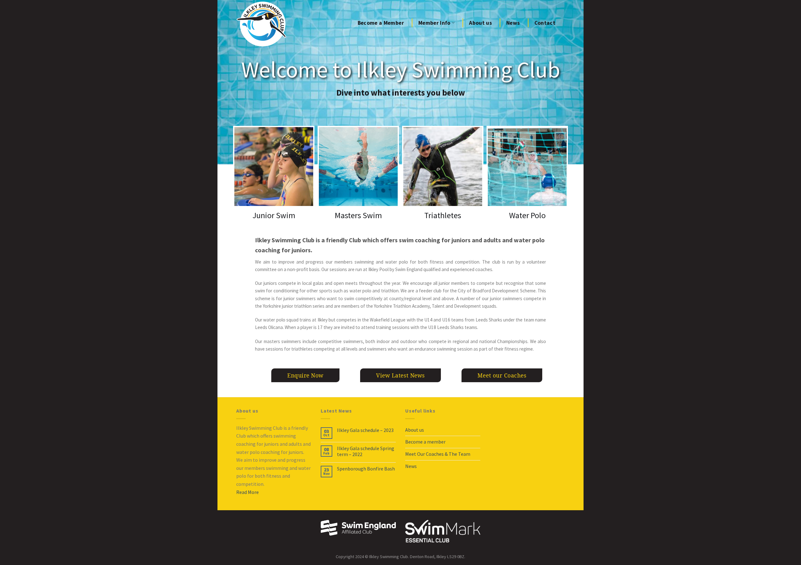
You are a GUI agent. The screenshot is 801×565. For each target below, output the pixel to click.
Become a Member (381, 22)
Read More (247, 492)
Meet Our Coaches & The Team (437, 454)
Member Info (434, 22)
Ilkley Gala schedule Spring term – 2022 (365, 451)
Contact (544, 22)
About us (480, 22)
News (513, 22)
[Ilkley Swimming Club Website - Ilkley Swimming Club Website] (262, 24)
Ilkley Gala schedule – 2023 (365, 430)
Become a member (425, 442)
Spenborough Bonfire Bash (366, 469)
